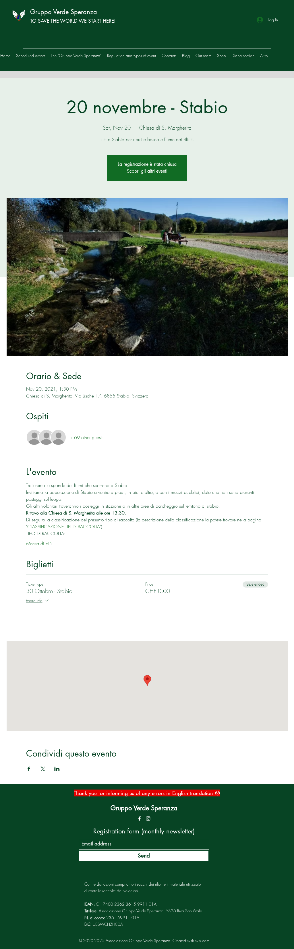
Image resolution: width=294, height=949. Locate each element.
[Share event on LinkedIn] (57, 769)
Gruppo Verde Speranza (63, 12)
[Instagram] (148, 818)
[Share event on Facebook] (29, 769)
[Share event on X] (43, 769)
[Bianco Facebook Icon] (139, 818)
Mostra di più (39, 543)
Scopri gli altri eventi (147, 171)
